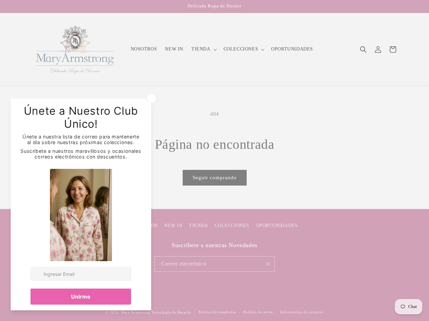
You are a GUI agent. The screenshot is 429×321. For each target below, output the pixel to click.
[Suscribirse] (267, 264)
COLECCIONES (231, 225)
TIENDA (198, 225)
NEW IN (173, 225)
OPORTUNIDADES (277, 225)
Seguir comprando (215, 177)
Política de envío (258, 312)
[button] (203, 49)
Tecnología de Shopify (171, 312)
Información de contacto (302, 312)
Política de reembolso (217, 312)
